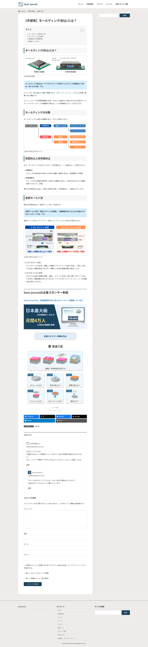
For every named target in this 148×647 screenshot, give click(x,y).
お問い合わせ (61, 635)
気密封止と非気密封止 (36, 39)
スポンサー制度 (62, 631)
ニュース (60, 621)
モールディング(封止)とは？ (37, 34)
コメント (28, 509)
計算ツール (61, 628)
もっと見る (55, 407)
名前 (25, 534)
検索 (124, 15)
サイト (26, 555)
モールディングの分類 (36, 36)
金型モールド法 (34, 41)
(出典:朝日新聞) (29, 76)
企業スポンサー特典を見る (55, 336)
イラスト (60, 624)
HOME (59, 610)
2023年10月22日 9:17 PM (36, 476)
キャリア (60, 617)
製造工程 (37, 426)
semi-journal (36, 472)
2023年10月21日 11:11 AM (34, 447)
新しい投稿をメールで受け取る (37, 578)
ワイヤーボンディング (67, 93)
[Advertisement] (114, 33)
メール (26, 544)
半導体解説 (61, 614)
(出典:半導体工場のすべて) (33, 151)
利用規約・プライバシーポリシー (67, 638)
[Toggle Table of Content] (81, 30)
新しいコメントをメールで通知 (37, 573)
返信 (27, 465)
